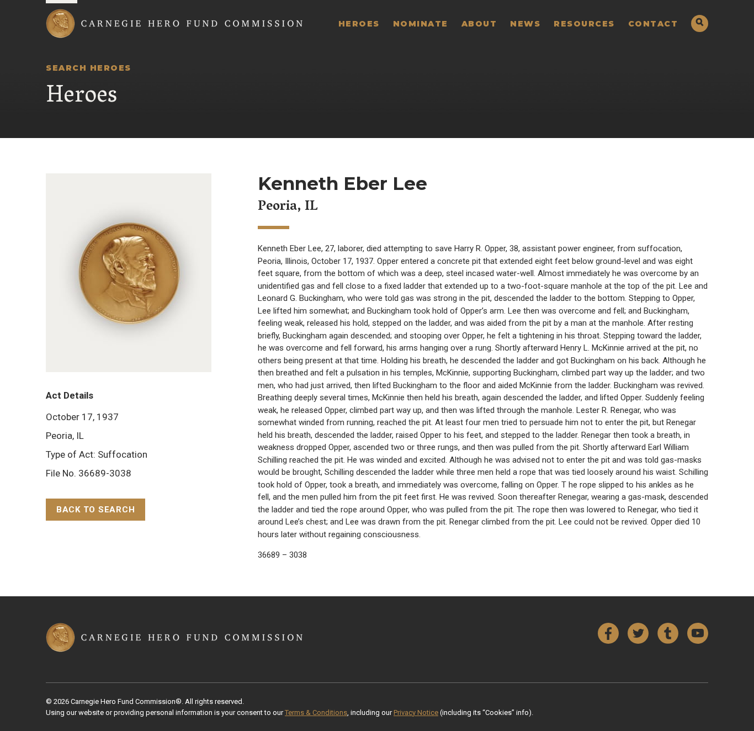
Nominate (420, 24)
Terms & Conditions (316, 712)
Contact (653, 24)
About (479, 24)
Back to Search (95, 510)
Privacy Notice (416, 712)
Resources (584, 24)
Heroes (359, 24)
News (525, 24)
